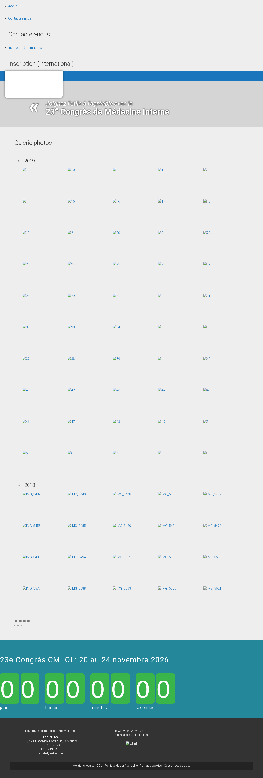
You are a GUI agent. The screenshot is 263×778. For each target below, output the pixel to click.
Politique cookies (151, 765)
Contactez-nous (19, 18)
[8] (160, 453)
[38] (71, 359)
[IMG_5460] (122, 526)
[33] (71, 327)
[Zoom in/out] (28, 621)
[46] (26, 422)
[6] (70, 453)
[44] (161, 390)
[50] (26, 453)
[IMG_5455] (77, 526)
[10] (71, 170)
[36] (206, 327)
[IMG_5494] (77, 557)
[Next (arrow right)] (20, 625)
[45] (206, 390)
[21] (161, 233)
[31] (206, 296)
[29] (71, 296)
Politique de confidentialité (121, 765)
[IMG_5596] (167, 588)
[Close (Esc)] (16, 621)
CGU (99, 765)
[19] (26, 233)
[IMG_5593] (122, 588)
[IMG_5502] (122, 557)
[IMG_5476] (212, 526)
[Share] (20, 621)
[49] (161, 422)
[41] (26, 390)
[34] (116, 327)
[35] (161, 327)
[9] (206, 453)
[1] (25, 170)
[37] (26, 359)
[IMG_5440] (77, 494)
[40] (206, 359)
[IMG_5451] (167, 494)
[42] (71, 390)
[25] (116, 264)
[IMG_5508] (167, 557)
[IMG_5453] (32, 526)
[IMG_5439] (32, 494)
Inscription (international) (26, 48)
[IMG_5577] (32, 588)
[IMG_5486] (32, 557)
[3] (115, 296)
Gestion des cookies (177, 765)
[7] (115, 453)
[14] (26, 201)
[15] (71, 201)
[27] (206, 264)
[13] (206, 170)
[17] (161, 201)
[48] (116, 422)
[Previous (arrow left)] (16, 625)
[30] (161, 296)
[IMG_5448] (122, 494)
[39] (116, 359)
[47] (71, 422)
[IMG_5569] (212, 557)
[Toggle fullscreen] (24, 621)
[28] (26, 296)
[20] (116, 233)
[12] (161, 170)
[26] (161, 264)
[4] (160, 359)
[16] (116, 201)
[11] (116, 170)
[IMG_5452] (212, 494)
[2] (70, 233)
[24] (71, 264)
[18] (206, 201)
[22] (206, 233)
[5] (206, 422)
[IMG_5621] (212, 588)
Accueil (13, 6)
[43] (116, 390)
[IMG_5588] (77, 588)
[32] (26, 327)
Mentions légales (84, 765)
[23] (26, 264)
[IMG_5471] (167, 526)
